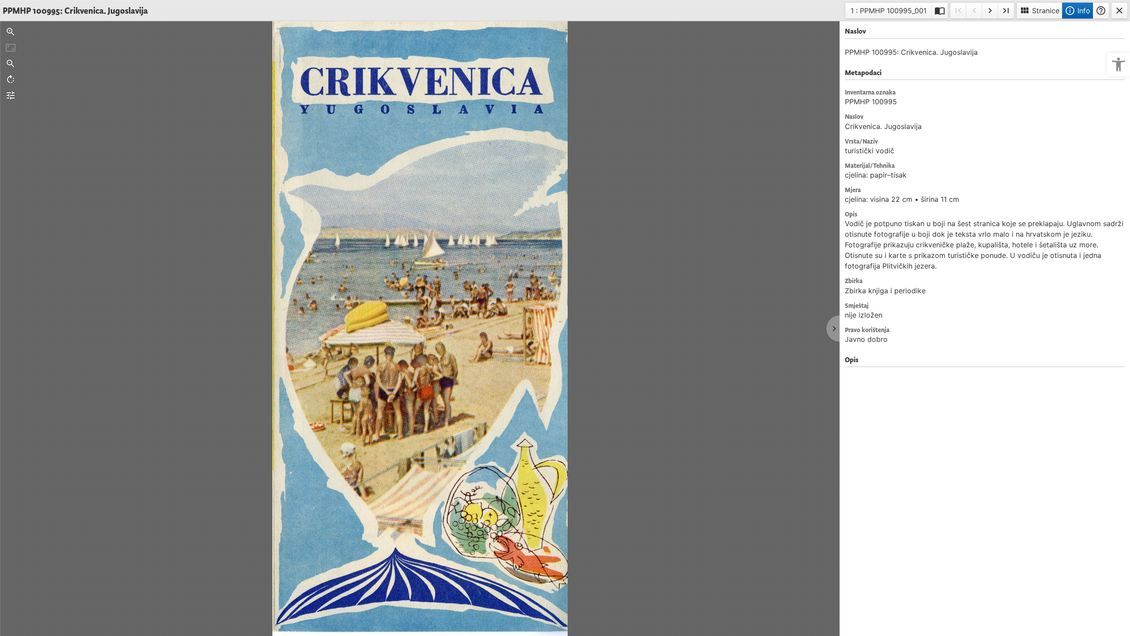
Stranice (1039, 10)
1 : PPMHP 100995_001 (888, 12)
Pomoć (1101, 10)
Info (1077, 10)
